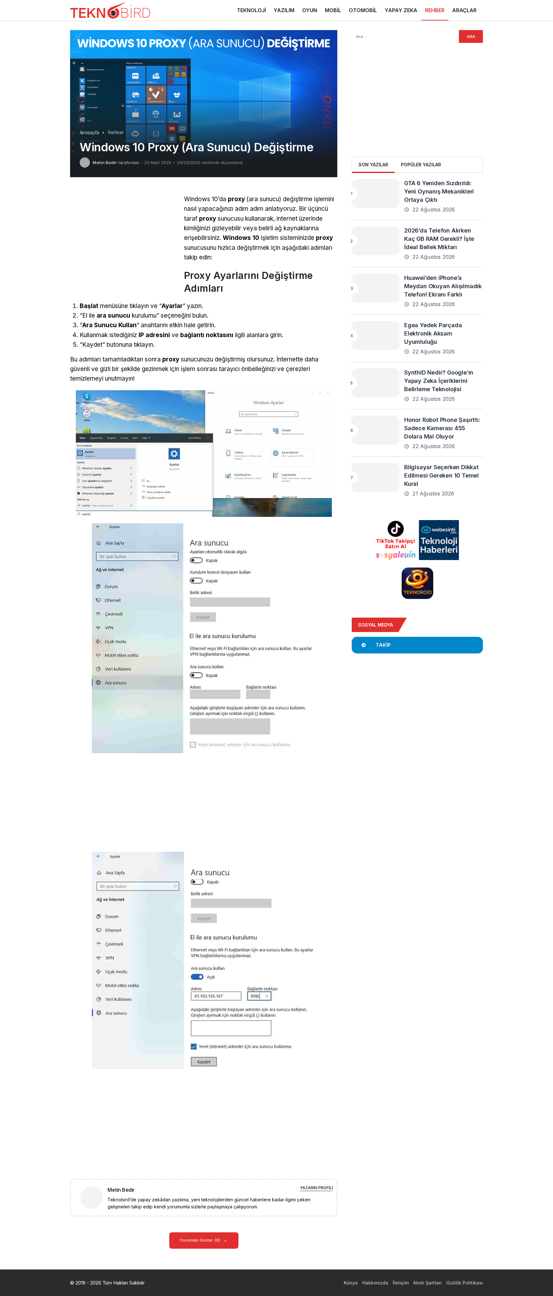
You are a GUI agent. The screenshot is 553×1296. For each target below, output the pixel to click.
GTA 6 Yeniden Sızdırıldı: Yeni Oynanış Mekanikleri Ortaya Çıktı (439, 191)
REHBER (435, 10)
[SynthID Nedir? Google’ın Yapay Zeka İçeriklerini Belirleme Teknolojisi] (375, 382)
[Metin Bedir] (94, 1197)
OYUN (309, 10)
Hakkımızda (375, 1282)
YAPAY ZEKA (401, 10)
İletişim (401, 1282)
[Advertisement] (124, 239)
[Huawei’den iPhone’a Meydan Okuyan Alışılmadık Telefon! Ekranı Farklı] (375, 288)
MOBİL (333, 10)
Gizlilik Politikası (464, 1282)
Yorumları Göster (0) (200, 1240)
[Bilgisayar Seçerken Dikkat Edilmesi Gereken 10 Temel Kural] (375, 477)
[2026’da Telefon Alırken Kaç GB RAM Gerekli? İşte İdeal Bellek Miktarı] (375, 240)
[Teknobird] (110, 10)
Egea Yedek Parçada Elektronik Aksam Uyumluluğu (433, 333)
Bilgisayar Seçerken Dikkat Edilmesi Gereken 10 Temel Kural (441, 475)
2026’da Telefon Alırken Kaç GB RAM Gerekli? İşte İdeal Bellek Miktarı (439, 238)
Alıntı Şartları (427, 1282)
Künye (351, 1282)
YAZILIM (284, 10)
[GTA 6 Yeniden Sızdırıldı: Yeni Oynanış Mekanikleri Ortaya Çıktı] (375, 193)
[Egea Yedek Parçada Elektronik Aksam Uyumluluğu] (375, 335)
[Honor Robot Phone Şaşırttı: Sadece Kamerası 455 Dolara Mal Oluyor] (375, 430)
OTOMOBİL (363, 10)
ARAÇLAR (464, 10)
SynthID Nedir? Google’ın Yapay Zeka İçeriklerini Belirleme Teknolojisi (438, 380)
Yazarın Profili (316, 1187)
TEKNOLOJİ (251, 10)
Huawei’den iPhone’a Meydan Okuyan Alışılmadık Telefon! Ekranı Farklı (443, 286)
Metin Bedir (104, 162)
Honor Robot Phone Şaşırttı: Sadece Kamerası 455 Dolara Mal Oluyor (442, 428)
